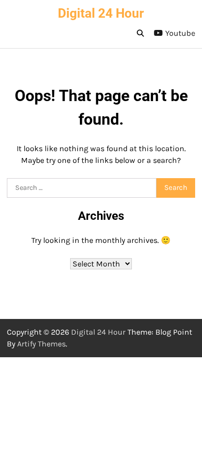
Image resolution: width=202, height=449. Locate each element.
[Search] (140, 33)
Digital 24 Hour (101, 13)
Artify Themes (41, 343)
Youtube (180, 33)
